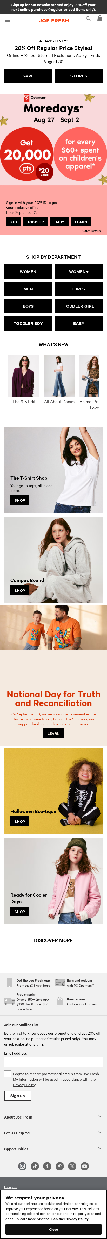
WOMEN (28, 272)
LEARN (81, 221)
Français (10, 1186)
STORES (78, 76)
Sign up (17, 1095)
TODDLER (35, 221)
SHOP (20, 500)
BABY (60, 221)
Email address (15, 1053)
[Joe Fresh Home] (54, 20)
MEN (28, 289)
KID (13, 221)
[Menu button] (7, 20)
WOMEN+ (79, 272)
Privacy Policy (24, 1084)
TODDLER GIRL (79, 306)
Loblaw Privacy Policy (70, 1218)
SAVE (28, 76)
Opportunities (16, 1148)
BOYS (28, 306)
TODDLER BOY (28, 323)
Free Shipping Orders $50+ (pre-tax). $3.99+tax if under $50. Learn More (53, 7)
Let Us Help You (17, 1132)
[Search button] (88, 18)
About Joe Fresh (18, 1117)
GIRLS (78, 289)
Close (53, 1229)
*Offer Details (91, 230)
